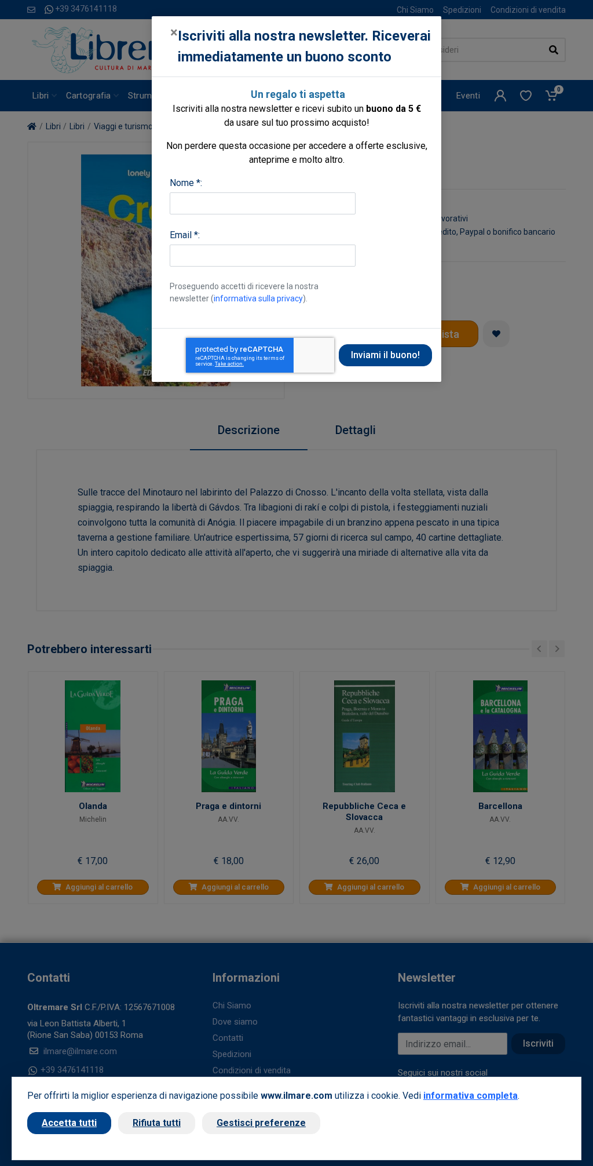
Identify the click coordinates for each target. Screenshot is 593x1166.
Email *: (185, 235)
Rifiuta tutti (157, 1122)
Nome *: (186, 182)
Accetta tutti (69, 1122)
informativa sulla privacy (258, 298)
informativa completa (470, 1095)
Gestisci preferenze (261, 1122)
